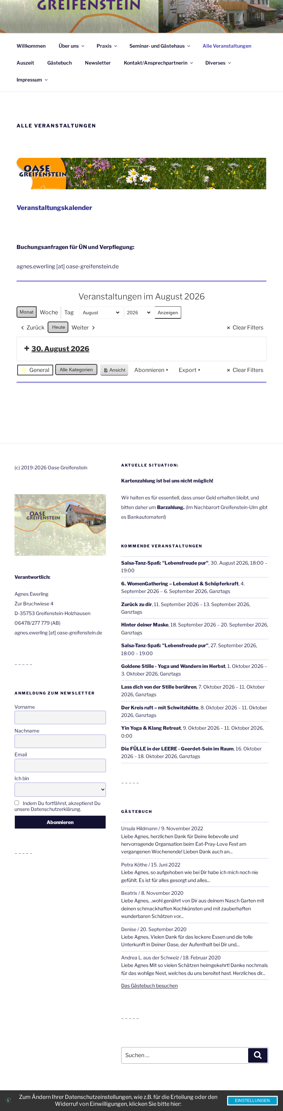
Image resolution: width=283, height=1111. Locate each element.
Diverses (215, 63)
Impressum (29, 80)
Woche (49, 312)
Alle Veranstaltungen (227, 46)
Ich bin (21, 778)
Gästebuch (59, 63)
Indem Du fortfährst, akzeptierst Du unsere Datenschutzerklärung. (57, 806)
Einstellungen (252, 1100)
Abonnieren (149, 370)
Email (20, 754)
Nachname (26, 731)
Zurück (36, 327)
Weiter (80, 327)
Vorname (24, 707)
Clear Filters (248, 327)
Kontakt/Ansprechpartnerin (155, 63)
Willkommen (31, 46)
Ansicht (115, 371)
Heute (58, 327)
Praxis (104, 46)
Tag (69, 312)
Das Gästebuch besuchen (149, 985)
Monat (26, 312)
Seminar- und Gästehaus (157, 46)
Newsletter (98, 63)
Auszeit (25, 63)
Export (187, 370)
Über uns (69, 46)
